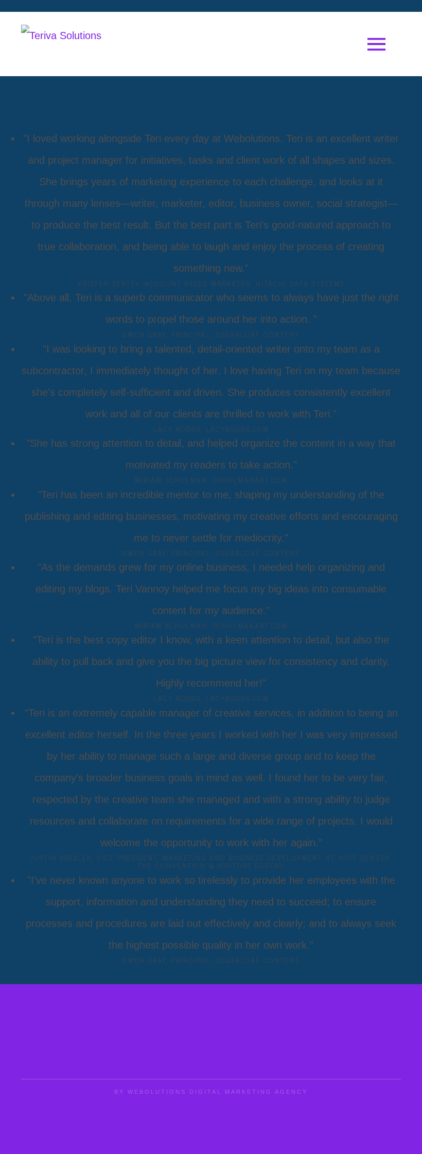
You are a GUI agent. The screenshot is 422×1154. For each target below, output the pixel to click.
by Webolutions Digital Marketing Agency (211, 1092)
